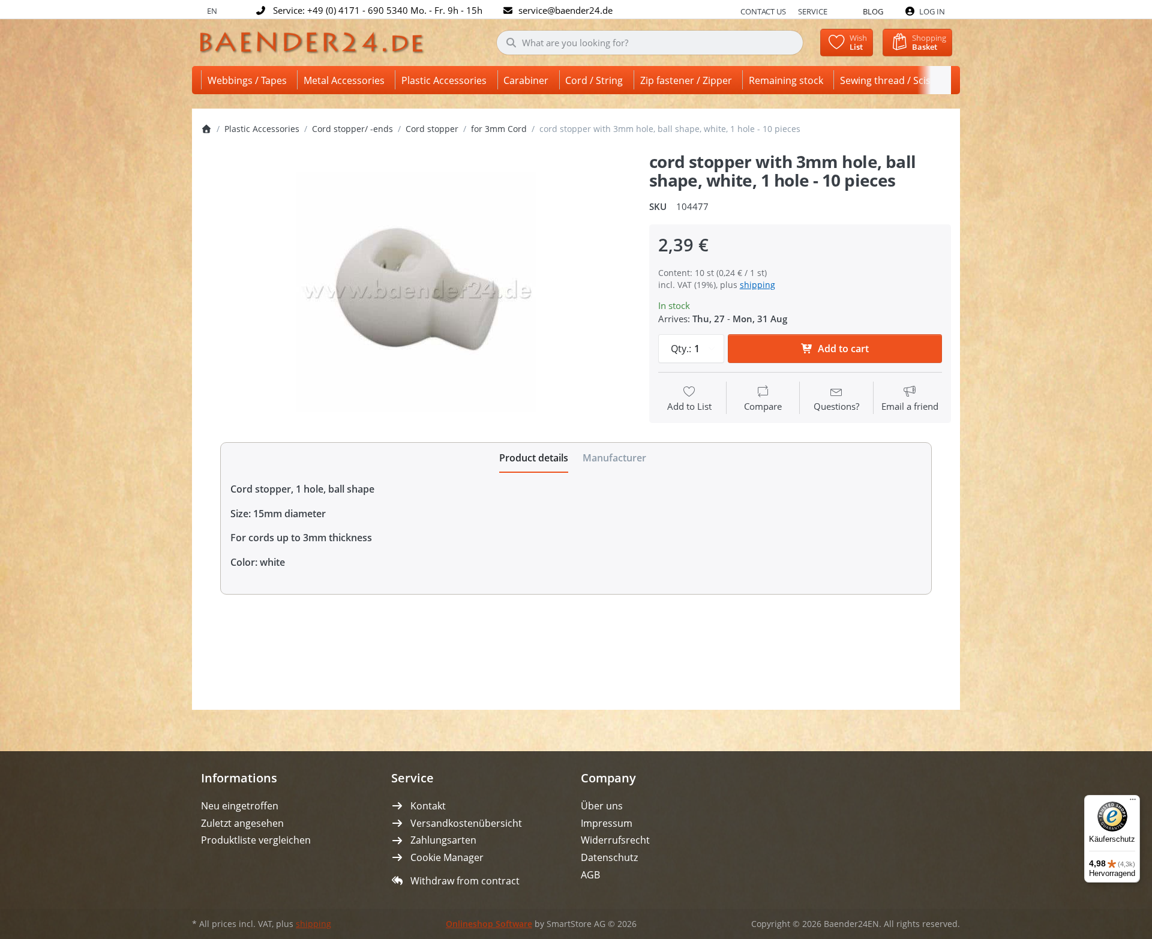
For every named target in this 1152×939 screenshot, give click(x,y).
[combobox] (650, 42)
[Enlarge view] (416, 292)
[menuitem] (249, 80)
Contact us (763, 11)
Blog (873, 11)
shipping (757, 284)
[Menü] (1133, 802)
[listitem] (416, 292)
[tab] (533, 458)
